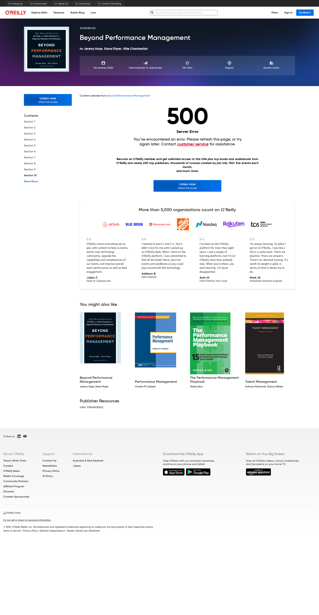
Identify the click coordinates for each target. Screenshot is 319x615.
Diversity (8, 491)
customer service (193, 144)
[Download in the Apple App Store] (174, 474)
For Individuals (83, 3)
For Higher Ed (61, 3)
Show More (31, 181)
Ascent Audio (271, 67)
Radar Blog (77, 12)
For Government (38, 3)
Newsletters (50, 465)
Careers (8, 465)
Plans (274, 12)
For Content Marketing (109, 3)
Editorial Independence (52, 530)
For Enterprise (15, 3)
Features (58, 12)
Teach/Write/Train (14, 460)
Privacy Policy (51, 471)
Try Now (304, 12)
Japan (77, 465)
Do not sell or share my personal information (27, 520)
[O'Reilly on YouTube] (25, 436)
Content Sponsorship (16, 496)
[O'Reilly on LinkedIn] (19, 436)
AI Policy (48, 476)
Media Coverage (13, 476)
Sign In (288, 12)
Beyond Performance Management (128, 95)
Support (49, 454)
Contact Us (49, 460)
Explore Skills (39, 12)
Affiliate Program (13, 486)
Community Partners (15, 481)
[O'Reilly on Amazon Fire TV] (258, 474)
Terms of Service (12, 530)
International (82, 454)
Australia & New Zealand (88, 460)
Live (93, 12)
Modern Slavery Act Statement (83, 530)
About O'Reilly (13, 454)
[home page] (15, 12)
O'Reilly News (11, 471)
